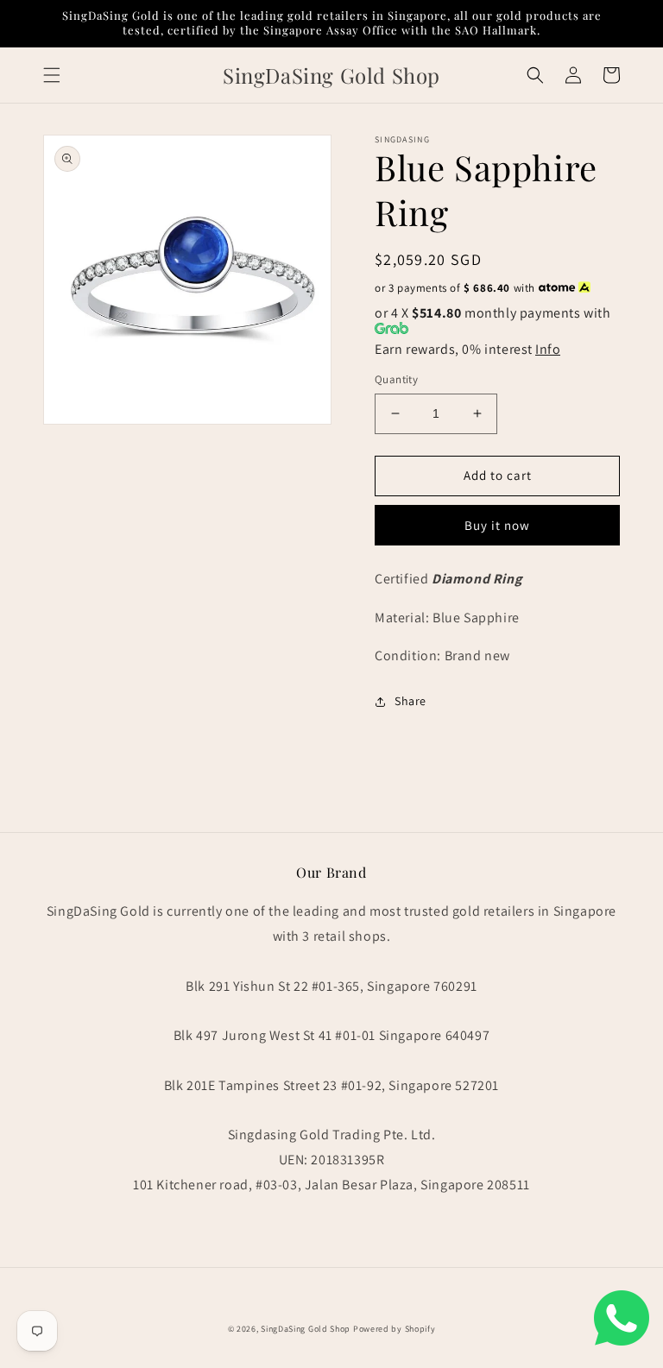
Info (547, 349)
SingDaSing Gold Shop (305, 1328)
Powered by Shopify (394, 1328)
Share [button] (410, 701)
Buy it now (497, 525)
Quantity (396, 379)
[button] (52, 75)
